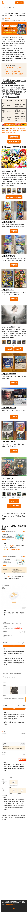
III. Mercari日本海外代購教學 (14, 74)
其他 (10, 7)
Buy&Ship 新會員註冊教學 (12, 550)
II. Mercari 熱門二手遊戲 (13, 72)
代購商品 (9, 576)
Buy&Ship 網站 (10, 546)
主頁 (2, 7)
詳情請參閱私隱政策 (10, 904)
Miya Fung (8, 18)
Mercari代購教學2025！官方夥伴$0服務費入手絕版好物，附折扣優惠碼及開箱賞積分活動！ (13, 130)
